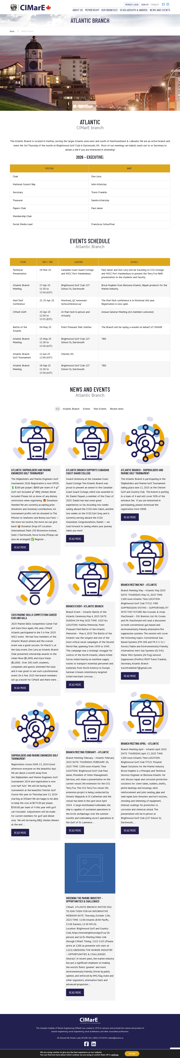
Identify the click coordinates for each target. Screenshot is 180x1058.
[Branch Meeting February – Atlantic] (90, 722)
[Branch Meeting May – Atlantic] (145, 555)
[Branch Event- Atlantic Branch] (90, 576)
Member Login (131, 4)
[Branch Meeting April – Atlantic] (145, 713)
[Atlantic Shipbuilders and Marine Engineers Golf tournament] (35, 440)
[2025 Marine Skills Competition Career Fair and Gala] (35, 585)
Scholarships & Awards (134, 10)
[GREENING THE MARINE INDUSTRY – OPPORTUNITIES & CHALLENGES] (90, 868)
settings (114, 1055)
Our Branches (109, 10)
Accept (132, 1053)
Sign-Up (145, 4)
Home (12, 31)
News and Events (160, 10)
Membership (92, 10)
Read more (20, 547)
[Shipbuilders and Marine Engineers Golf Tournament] (35, 725)
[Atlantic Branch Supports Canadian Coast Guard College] (90, 440)
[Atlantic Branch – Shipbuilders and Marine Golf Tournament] (145, 440)
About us (78, 10)
